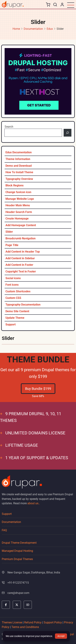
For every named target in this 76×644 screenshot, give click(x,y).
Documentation (33, 28)
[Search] (67, 133)
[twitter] (17, 605)
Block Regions (14, 185)
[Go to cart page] (48, 5)
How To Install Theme (19, 172)
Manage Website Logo (19, 198)
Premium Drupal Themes (17, 559)
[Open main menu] (70, 5)
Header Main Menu (17, 205)
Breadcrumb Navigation (20, 238)
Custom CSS (13, 298)
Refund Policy (33, 622)
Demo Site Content (17, 311)
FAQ (4, 530)
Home (16, 28)
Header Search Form (18, 212)
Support (10, 324)
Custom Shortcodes (17, 291)
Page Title (11, 245)
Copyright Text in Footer (20, 271)
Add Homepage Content (20, 225)
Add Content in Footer (19, 264)
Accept (61, 636)
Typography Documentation (22, 304)
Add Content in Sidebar (20, 258)
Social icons (13, 278)
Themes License (12, 622)
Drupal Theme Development (19, 542)
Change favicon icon (18, 192)
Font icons (12, 284)
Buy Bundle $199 (38, 389)
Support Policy (53, 622)
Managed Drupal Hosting (17, 550)
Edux (50, 28)
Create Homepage (17, 218)
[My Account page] (62, 4)
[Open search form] (55, 4)
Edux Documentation (18, 152)
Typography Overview (19, 179)
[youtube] (28, 605)
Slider (9, 231)
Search (9, 126)
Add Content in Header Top (22, 251)
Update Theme (14, 317)
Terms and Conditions (25, 627)
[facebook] (6, 605)
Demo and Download (18, 165)
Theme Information (17, 159)
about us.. (33, 503)
